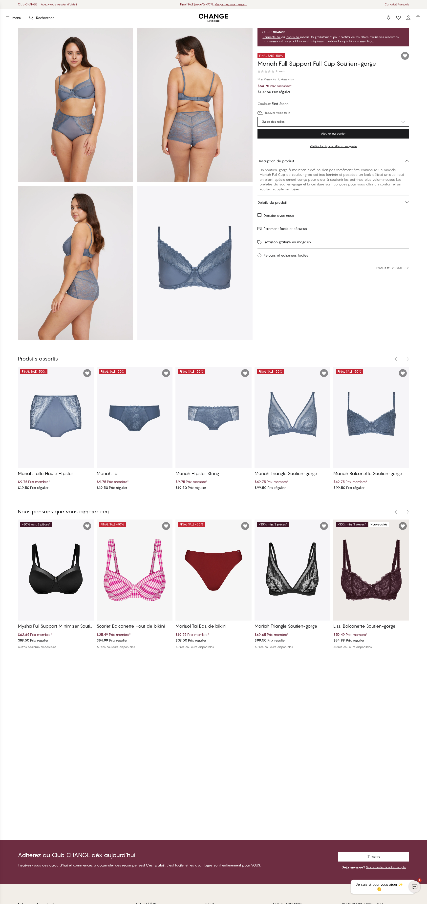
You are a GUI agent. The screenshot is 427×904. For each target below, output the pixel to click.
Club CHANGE (27, 4)
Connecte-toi (271, 37)
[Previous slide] (397, 359)
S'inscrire (373, 856)
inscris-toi (292, 37)
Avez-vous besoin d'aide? (59, 4)
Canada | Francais (396, 4)
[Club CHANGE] (408, 18)
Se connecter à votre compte (386, 867)
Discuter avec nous (278, 215)
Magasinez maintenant (230, 4)
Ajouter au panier (333, 133)
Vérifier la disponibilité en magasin (333, 146)
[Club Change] (398, 18)
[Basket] (418, 18)
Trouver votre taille (277, 113)
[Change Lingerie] (213, 18)
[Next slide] (406, 359)
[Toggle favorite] (405, 56)
